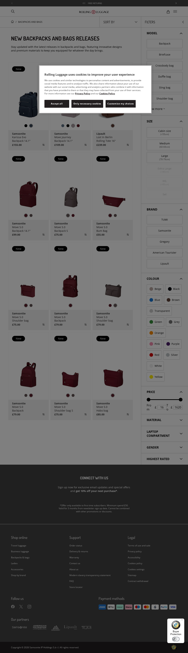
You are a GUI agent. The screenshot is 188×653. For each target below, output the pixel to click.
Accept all (57, 103)
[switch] (176, 639)
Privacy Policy (82, 93)
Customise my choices (120, 103)
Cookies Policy (107, 93)
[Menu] (182, 621)
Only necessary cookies (87, 103)
